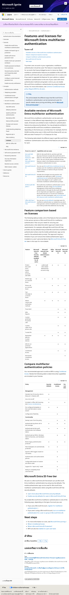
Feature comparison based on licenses (37, 55)
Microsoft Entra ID (34, 31)
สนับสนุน (33, 591)
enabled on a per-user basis (47, 529)
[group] (46, 304)
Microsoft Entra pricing (57, 522)
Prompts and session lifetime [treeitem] (12, 125)
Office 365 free (29, 200)
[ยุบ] (20, 29)
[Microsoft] (3, 15)
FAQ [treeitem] (7, 146)
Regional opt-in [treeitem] (10, 134)
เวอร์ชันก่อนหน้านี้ (18, 591)
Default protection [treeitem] (11, 110)
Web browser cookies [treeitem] (11, 167)
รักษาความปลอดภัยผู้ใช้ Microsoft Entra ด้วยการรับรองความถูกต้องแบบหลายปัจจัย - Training (44, 558)
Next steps (29, 61)
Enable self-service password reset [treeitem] (10, 57)
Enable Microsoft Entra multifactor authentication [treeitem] (12, 46)
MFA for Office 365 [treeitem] (11, 143)
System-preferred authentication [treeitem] (11, 114)
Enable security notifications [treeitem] (13, 83)
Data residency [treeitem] (10, 137)
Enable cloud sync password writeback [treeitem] (13, 62)
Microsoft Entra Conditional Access (54, 166)
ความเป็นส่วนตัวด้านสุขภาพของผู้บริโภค (11, 594)
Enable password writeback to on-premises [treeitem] (12, 67)
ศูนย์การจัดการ (62, 19)
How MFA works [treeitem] (10, 107)
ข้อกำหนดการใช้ (30, 594)
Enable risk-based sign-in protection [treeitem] (12, 51)
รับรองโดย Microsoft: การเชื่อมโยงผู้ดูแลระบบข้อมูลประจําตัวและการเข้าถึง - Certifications (44, 568)
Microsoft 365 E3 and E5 (30, 162)
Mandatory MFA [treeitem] (10, 118)
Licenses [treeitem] (8, 140)
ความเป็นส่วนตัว (42, 591)
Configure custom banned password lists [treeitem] (12, 79)
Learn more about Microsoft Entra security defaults (44, 494)
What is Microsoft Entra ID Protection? (40, 526)
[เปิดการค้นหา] (58, 14)
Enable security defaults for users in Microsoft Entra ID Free (47, 496)
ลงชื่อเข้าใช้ (64, 14)
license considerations (34, 404)
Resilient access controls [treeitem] (12, 164)
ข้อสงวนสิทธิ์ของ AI (6, 591)
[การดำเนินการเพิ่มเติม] (66, 31)
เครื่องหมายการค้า (41, 594)
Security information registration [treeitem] (10, 160)
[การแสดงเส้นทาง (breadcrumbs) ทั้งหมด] (25, 31)
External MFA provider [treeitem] (12, 121)
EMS (26, 159)
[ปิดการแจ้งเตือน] (65, 3)
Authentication (45, 31)
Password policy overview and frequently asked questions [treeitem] (12, 73)
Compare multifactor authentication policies (38, 57)
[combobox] (11, 32)
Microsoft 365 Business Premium (29, 155)
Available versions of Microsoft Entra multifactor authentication (44, 52)
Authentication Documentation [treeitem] (12, 36)
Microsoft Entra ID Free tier (33, 59)
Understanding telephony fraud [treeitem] (13, 130)
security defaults (57, 186)
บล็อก (26, 591)
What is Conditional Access (36, 524)
